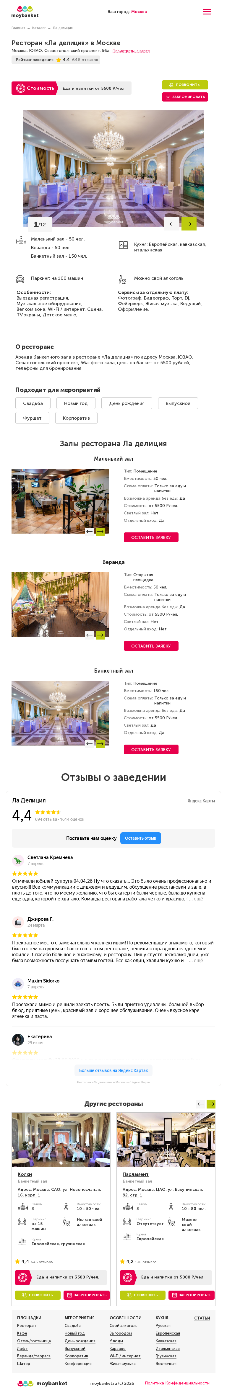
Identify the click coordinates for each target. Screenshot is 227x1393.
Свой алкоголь (123, 1325)
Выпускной (178, 403)
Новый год (76, 403)
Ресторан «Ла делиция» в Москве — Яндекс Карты (113, 1082)
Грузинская (166, 1356)
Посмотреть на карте (131, 51)
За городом (121, 1333)
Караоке (118, 1348)
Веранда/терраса (34, 1356)
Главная (18, 28)
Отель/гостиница (34, 1341)
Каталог (39, 28)
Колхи (25, 1174)
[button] (171, 223)
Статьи (202, 1318)
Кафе (22, 1333)
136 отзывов (146, 1262)
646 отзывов (42, 1262)
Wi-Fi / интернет (125, 1356)
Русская (163, 1325)
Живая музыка (123, 1363)
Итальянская (168, 1348)
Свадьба (33, 403)
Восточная (166, 1363)
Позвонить (188, 85)
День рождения (127, 403)
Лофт (22, 1348)
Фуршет (32, 418)
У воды (116, 1341)
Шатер (23, 1363)
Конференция (78, 1363)
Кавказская (166, 1341)
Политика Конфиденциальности (177, 1383)
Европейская (168, 1333)
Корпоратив (76, 418)
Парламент (136, 1174)
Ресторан (26, 1325)
